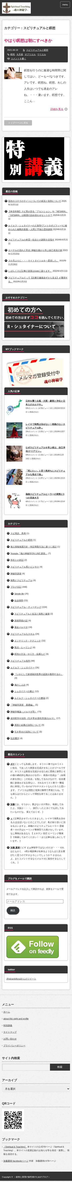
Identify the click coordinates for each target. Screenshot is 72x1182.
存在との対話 (17, 560)
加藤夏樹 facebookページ (15, 1161)
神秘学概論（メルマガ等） (23, 711)
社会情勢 (18, 600)
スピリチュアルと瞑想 (37, 50)
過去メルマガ (21, 627)
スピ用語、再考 (18, 533)
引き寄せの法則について (26, 732)
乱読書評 (14, 738)
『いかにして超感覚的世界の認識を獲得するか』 (38, 674)
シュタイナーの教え (24, 691)
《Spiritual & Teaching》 (15, 1147)
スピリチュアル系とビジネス (24, 567)
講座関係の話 (21, 620)
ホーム (6, 1012)
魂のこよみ (19, 685)
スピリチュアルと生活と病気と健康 (32, 614)
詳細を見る (56, 109)
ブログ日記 (15, 587)
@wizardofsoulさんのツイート (21, 979)
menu (65, 4)
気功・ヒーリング (23, 647)
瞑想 (12, 54)
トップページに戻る (18, 123)
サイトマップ (10, 1032)
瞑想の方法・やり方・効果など (29, 654)
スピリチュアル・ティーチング (25, 607)
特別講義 (7, 1025)
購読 (12, 910)
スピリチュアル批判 (20, 661)
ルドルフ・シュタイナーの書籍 (29, 698)
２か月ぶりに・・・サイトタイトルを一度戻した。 (33, 260)
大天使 (19, 54)
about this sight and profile (16, 1018)
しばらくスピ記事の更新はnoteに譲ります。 (30, 271)
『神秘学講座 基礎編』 (22, 705)
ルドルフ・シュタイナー (22, 667)
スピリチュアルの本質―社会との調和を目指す (31, 239)
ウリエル (41, 54)
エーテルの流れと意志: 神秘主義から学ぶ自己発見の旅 (35, 250)
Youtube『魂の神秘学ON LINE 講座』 (28, 553)
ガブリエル (30, 54)
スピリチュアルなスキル (22, 634)
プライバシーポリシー (14, 1045)
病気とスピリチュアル (21, 580)
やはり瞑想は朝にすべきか (28, 40)
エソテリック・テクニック (27, 641)
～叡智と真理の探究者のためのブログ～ (32, 1177)
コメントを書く (18, 58)
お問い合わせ (10, 1039)
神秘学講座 (15, 573)
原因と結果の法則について (27, 725)
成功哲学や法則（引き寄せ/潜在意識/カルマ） (33, 718)
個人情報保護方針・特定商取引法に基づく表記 (33, 546)
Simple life (19, 593)
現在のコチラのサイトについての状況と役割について (34, 201)
